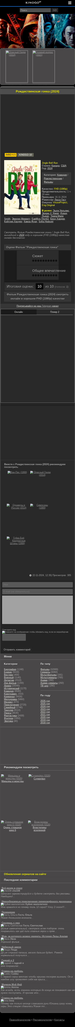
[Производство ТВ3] (64, 733)
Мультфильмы (48, 674)
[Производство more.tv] (50, 751)
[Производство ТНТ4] (43, 733)
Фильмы (48, 182)
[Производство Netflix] (52, 747)
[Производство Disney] (8, 751)
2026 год (45, 701)
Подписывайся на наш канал (38, 306)
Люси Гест (60, 199)
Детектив (9, 680)
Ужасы (7, 713)
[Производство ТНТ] (6, 738)
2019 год (45, 720)
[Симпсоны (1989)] (40, 507)
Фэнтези (8, 718)
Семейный (9, 707)
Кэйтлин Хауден (13, 221)
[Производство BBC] (8, 742)
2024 (49, 168)
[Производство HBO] (37, 747)
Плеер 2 (54, 312)
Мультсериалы (48, 677)
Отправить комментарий (17, 649)
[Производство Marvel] (32, 751)
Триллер (8, 710)
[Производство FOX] (21, 742)
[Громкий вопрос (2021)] (43, 66)
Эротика (8, 721)
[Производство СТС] (17, 733)
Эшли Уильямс (61, 210)
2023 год (45, 709)
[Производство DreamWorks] (16, 747)
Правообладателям (20, 1019)
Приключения (11, 704)
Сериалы (45, 672)
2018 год (45, 722)
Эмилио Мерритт (21, 218)
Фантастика (10, 715)
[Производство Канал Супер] (10, 760)
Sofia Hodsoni (46, 221)
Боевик (8, 672)
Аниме (44, 680)
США (63, 165)
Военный (9, 677)
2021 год (45, 714)
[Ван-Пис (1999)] (17, 472)
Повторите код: (9, 630)
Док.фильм (10, 683)
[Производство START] (25, 756)
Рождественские (53, 178)
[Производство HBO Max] (58, 756)
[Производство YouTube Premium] (22, 738)
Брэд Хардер (57, 218)
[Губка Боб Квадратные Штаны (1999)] (17, 543)
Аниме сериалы (49, 683)
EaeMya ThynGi (40, 218)
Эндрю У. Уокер (50, 213)
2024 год (45, 706)
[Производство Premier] (10, 756)
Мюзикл (8, 702)
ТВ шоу (44, 685)
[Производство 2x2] (55, 733)
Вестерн (8, 674)
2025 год (45, 703)
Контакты (59, 1019)
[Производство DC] (20, 751)
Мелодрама (10, 699)
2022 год (45, 711)
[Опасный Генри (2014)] (40, 475)
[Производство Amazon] (34, 742)
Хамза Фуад (30, 221)
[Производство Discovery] (41, 738)
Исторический (11, 688)
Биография (10, 669)
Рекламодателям (42, 1019)
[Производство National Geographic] (61, 738)
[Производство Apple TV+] (49, 742)
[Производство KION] (29, 733)
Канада (56, 165)
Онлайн (18, 312)
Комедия (62, 175)
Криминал (9, 696)
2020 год (45, 717)
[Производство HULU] (6, 733)
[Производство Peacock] (41, 756)
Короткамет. (10, 693)
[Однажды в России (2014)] (17, 507)
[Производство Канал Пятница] (26, 760)
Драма (7, 685)
